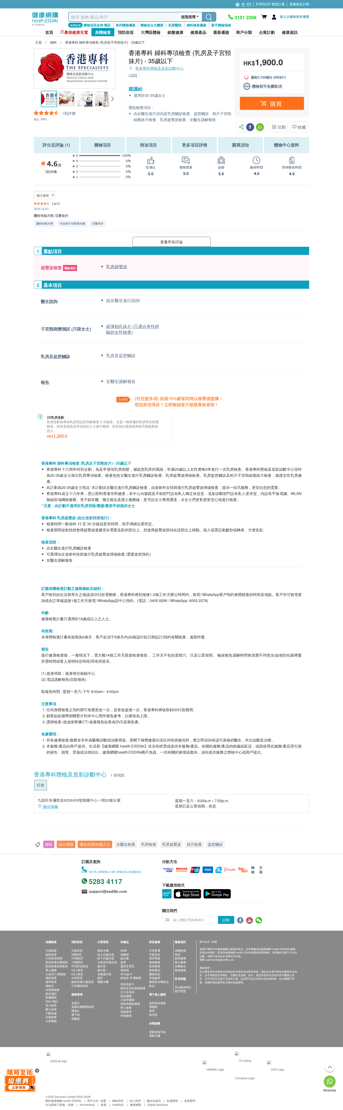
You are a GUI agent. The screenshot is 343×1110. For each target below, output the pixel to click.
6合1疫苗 (77, 974)
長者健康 (154, 966)
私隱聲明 (172, 1101)
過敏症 (50, 986)
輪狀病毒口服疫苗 (82, 982)
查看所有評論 (171, 241)
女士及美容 (127, 992)
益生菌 (124, 958)
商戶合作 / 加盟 (96, 1101)
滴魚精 (124, 970)
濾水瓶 (101, 970)
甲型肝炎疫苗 (79, 966)
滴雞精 (124, 954)
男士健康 (51, 970)
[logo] (45, 26)
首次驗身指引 (183, 987)
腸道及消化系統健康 (133, 988)
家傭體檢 (51, 997)
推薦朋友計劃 (299, 4)
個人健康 (180, 962)
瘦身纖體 (126, 996)
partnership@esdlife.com (220, 959)
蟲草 (123, 962)
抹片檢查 (194, 844)
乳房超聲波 (171, 844)
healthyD (118, 1105)
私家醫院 (175, 25)
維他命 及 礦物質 (130, 978)
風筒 (152, 1011)
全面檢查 (51, 950)
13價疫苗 (77, 962)
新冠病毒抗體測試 (57, 962)
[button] (112, 99)
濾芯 (100, 978)
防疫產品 (154, 970)
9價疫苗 (76, 954)
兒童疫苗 (77, 950)
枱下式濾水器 (105, 958)
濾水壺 (101, 966)
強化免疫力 (127, 984)
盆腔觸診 (215, 844)
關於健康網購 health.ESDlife (63, 1101)
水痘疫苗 (77, 978)
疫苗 (177, 954)
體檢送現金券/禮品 (97, 25)
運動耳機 (154, 1035)
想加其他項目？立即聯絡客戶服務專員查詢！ (177, 404)
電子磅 (75, 1014)
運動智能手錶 (157, 1032)
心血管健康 (127, 1000)
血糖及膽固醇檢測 (82, 1007)
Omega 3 (126, 974)
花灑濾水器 (104, 974)
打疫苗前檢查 (54, 958)
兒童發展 (51, 1017)
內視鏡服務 (53, 990)
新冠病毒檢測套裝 (57, 966)
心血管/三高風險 (56, 974)
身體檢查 (180, 950)
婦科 (48, 844)
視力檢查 (51, 1005)
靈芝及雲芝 (127, 966)
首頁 (49, 32)
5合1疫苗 (77, 970)
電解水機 (102, 982)
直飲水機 (102, 950)
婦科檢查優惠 (196, 25)
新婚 (71, 1105)
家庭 (103, 1105)
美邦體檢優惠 (125, 25)
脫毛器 (153, 1014)
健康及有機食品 (159, 982)
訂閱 (226, 920)
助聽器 (75, 1018)
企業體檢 (51, 1021)
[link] (57, 1060)
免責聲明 (189, 1101)
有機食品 (180, 966)
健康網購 (135, 1105)
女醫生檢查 (125, 844)
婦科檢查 (51, 954)
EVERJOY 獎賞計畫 (270, 4)
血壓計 (75, 1003)
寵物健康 (154, 962)
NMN (123, 950)
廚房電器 (154, 958)
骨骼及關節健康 (130, 1004)
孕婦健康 (126, 1015)
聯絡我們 (117, 1101)
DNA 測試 (52, 1001)
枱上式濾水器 (105, 954)
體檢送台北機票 (151, 25)
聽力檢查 (51, 1009)
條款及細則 (154, 1101)
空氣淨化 (154, 954)
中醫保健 (51, 1013)
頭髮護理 (126, 1011)
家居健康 (180, 958)
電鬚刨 (153, 1007)
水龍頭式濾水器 (107, 962)
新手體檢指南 (221, 25)
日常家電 (154, 950)
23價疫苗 (77, 958)
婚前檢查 (51, 978)
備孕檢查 (51, 982)
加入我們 (135, 1101)
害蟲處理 (154, 978)
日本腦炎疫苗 (79, 986)
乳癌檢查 (148, 844)
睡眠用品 (154, 974)
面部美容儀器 (157, 1003)
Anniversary (87, 1105)
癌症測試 (51, 993)
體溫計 (75, 1011)
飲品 (152, 986)
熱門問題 (180, 991)
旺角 (40, 785)
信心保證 (66, 844)
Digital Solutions (157, 1105)
